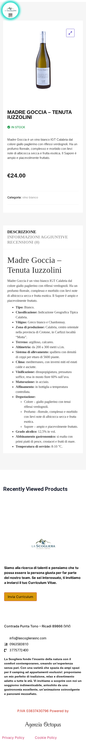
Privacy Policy (13, 737)
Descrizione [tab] (21, 231)
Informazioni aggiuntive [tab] (37, 237)
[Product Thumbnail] (70, 33)
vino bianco (30, 197)
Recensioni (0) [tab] (23, 242)
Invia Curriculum (20, 597)
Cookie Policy (46, 737)
